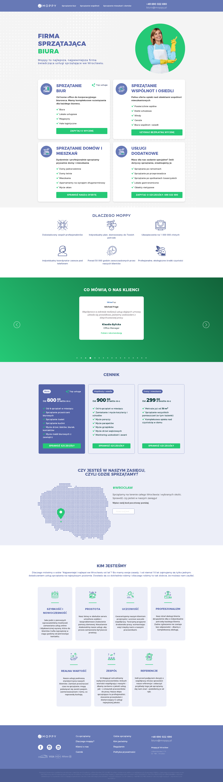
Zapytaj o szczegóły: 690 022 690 (157, 195)
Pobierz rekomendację (111, 333)
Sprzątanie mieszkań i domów (117, 6)
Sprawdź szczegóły (62, 446)
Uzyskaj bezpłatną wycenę (157, 132)
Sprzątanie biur (69, 6)
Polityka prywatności (124, 752)
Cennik (79, 752)
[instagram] (49, 747)
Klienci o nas (82, 746)
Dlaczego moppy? (85, 741)
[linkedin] (58, 747)
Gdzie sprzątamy (122, 736)
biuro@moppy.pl (156, 7)
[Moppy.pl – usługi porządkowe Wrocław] (47, 5)
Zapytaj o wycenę (81, 131)
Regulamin (119, 746)
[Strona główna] (55, 737)
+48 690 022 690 (156, 4)
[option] (111, 318)
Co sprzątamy (83, 736)
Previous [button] (17, 324)
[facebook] (40, 747)
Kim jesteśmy (120, 741)
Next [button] (206, 324)
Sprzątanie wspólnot (89, 6)
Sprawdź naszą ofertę (81, 195)
